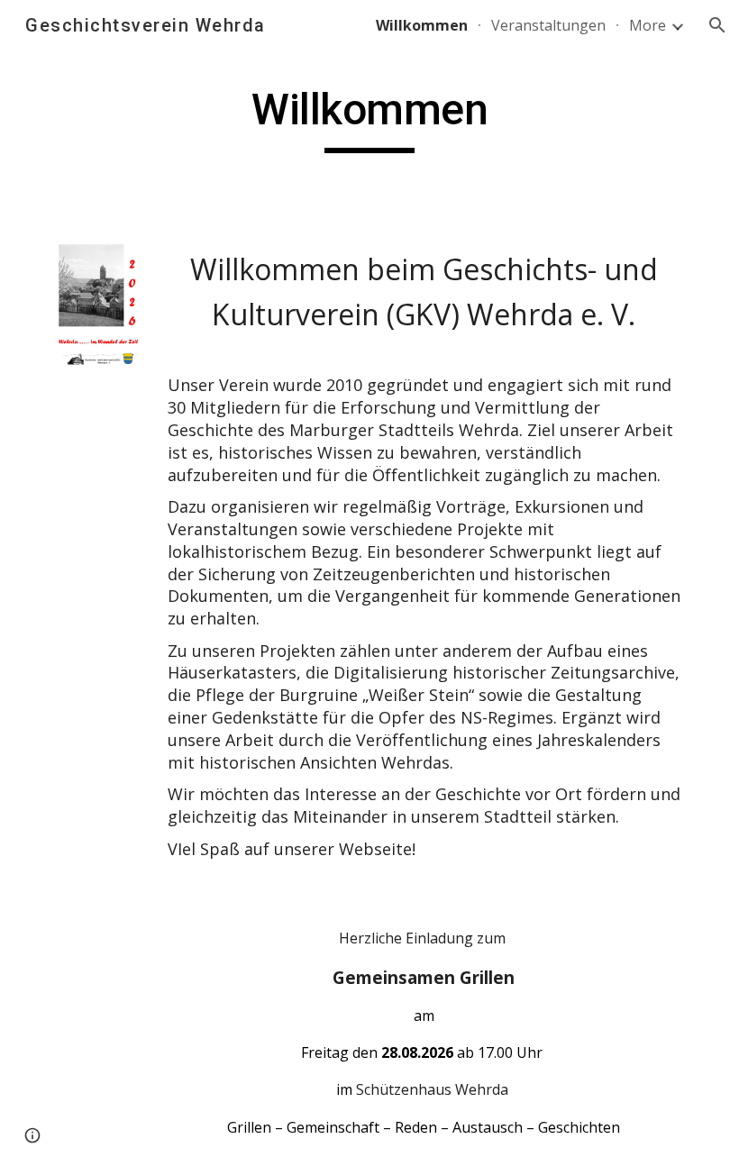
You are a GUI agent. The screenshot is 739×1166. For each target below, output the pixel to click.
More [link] (647, 25)
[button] (717, 25)
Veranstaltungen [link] (548, 25)
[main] (369, 118)
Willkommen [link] (422, 25)
